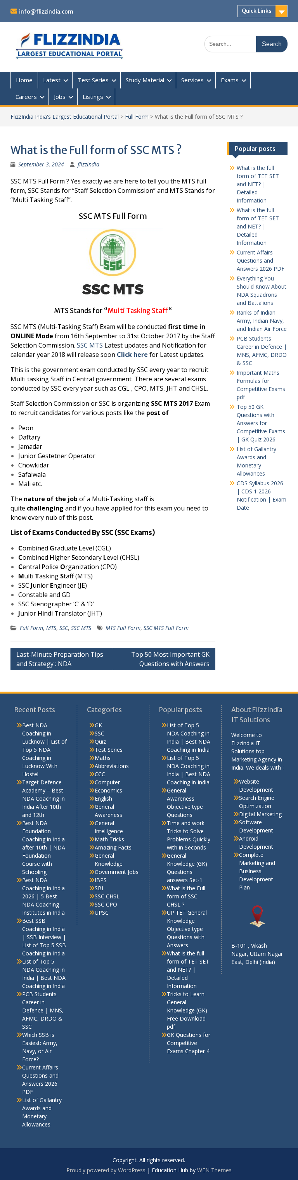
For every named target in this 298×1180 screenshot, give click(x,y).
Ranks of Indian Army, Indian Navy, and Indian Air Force (262, 320)
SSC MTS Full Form (166, 628)
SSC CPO (106, 904)
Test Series (93, 80)
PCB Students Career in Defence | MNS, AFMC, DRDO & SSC (43, 1010)
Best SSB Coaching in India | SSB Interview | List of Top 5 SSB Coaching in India (44, 937)
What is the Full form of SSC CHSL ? (186, 896)
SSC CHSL (107, 896)
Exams (230, 80)
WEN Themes (214, 1170)
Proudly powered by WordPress (106, 1170)
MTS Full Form (123, 628)
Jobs (60, 96)
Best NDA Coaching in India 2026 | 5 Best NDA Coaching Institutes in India (43, 896)
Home (24, 80)
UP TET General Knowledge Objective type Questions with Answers (187, 929)
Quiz (100, 741)
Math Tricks (109, 839)
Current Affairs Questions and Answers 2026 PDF (260, 260)
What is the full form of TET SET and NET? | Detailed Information (258, 184)
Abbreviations (112, 766)
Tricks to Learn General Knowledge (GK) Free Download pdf (187, 1010)
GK (98, 725)
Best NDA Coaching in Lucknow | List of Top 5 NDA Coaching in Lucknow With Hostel (44, 749)
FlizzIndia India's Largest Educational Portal (64, 116)
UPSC (102, 912)
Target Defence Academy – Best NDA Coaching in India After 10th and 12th (43, 798)
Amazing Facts (113, 847)
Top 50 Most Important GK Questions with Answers (170, 659)
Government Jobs (117, 871)
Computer (107, 782)
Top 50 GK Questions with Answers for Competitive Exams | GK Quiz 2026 (261, 423)
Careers (26, 96)
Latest (52, 80)
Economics (108, 790)
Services (192, 80)
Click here (132, 354)
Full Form (137, 116)
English (103, 798)
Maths (103, 757)
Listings (93, 96)
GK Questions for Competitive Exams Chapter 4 (188, 1043)
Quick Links (256, 10)
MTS (51, 628)
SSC (63, 628)
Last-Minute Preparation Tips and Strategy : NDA (59, 659)
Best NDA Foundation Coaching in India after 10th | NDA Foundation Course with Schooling (43, 847)
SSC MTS (90, 345)
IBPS (101, 880)
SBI (99, 888)
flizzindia (88, 164)
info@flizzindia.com (46, 11)
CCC (100, 774)
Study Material (145, 80)
